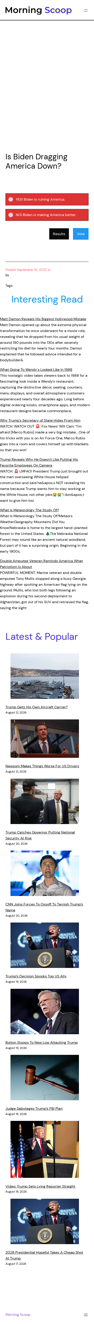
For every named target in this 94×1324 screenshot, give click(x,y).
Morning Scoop (17, 1314)
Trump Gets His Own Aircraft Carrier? (36, 707)
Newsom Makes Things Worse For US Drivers (42, 766)
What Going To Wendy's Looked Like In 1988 (36, 369)
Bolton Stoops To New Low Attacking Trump (41, 1042)
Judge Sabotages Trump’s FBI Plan (34, 1108)
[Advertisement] (47, 96)
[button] (50, 199)
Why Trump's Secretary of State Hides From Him (40, 420)
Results (59, 233)
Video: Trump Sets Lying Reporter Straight (40, 1186)
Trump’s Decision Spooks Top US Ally (36, 976)
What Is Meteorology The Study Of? (29, 510)
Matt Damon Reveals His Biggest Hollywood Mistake (43, 319)
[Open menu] (86, 10)
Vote (81, 233)
